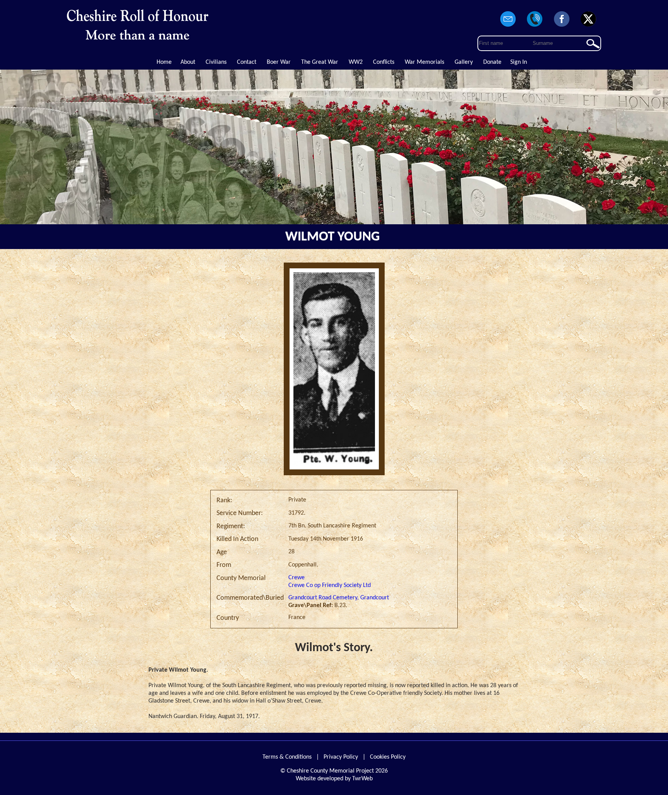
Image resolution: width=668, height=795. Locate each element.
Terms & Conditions (287, 757)
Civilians (216, 62)
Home (164, 62)
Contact (246, 62)
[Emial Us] (508, 27)
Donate (492, 62)
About (188, 62)
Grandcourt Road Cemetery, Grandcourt (338, 598)
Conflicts (383, 62)
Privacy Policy (341, 757)
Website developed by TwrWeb (334, 779)
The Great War (319, 62)
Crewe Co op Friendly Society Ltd (329, 585)
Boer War (279, 62)
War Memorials (424, 62)
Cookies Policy (388, 757)
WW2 (356, 62)
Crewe (296, 578)
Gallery (464, 62)
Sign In (518, 62)
